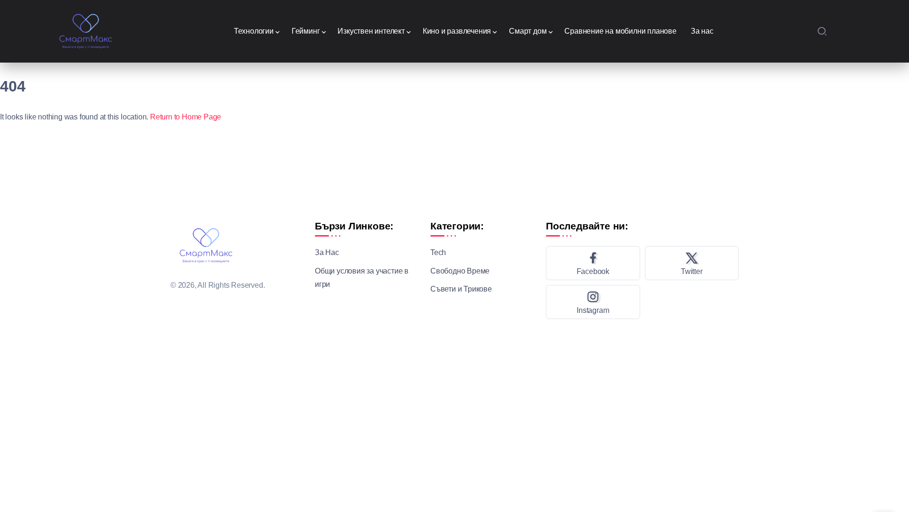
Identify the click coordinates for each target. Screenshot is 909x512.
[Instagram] (593, 302)
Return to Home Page (185, 117)
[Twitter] (692, 263)
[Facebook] (593, 263)
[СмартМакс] (85, 31)
